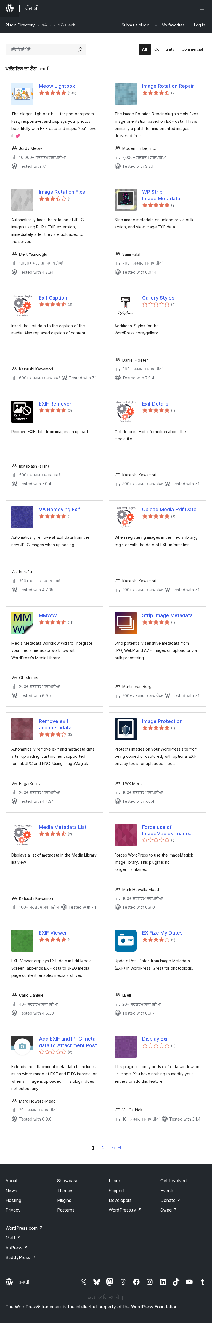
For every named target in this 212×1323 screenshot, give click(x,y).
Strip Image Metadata (167, 615)
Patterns (66, 1210)
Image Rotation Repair (168, 86)
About (12, 1180)
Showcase (67, 1180)
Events (167, 1190)
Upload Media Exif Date (169, 509)
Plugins (64, 1200)
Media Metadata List (63, 827)
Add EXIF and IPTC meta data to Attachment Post (68, 1042)
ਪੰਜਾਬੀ (24, 1282)
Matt (13, 1238)
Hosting (13, 1200)
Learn (114, 1180)
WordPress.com (24, 1228)
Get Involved (173, 1180)
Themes (65, 1190)
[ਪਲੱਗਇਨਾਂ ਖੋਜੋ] (80, 49)
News (11, 1190)
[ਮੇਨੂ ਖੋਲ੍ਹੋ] (203, 8)
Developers (120, 1200)
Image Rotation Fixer (63, 192)
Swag (168, 1210)
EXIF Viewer (53, 933)
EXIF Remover (55, 404)
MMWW (48, 615)
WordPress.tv (125, 1210)
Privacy (13, 1210)
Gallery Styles (158, 298)
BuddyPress (21, 1257)
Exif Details (155, 404)
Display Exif (155, 1039)
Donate (170, 1200)
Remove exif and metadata (55, 724)
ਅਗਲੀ (116, 1147)
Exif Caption (53, 298)
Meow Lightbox (57, 86)
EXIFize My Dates (162, 933)
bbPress (17, 1247)
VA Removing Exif (59, 509)
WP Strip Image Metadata (161, 195)
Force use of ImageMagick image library (165, 830)
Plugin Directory (20, 25)
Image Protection (162, 721)
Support (117, 1190)
